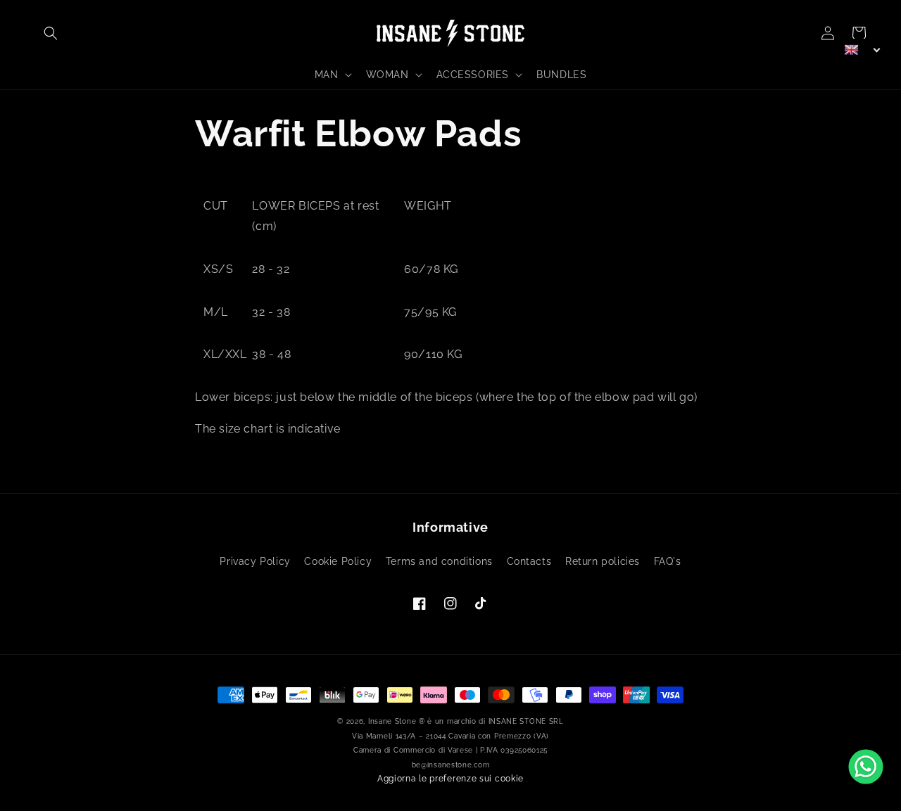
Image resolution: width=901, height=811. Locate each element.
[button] (50, 33)
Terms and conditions (439, 561)
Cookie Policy (338, 561)
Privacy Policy (255, 561)
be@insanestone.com (451, 765)
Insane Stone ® (396, 721)
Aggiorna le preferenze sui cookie (450, 779)
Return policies (602, 561)
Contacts (529, 561)
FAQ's (667, 561)
